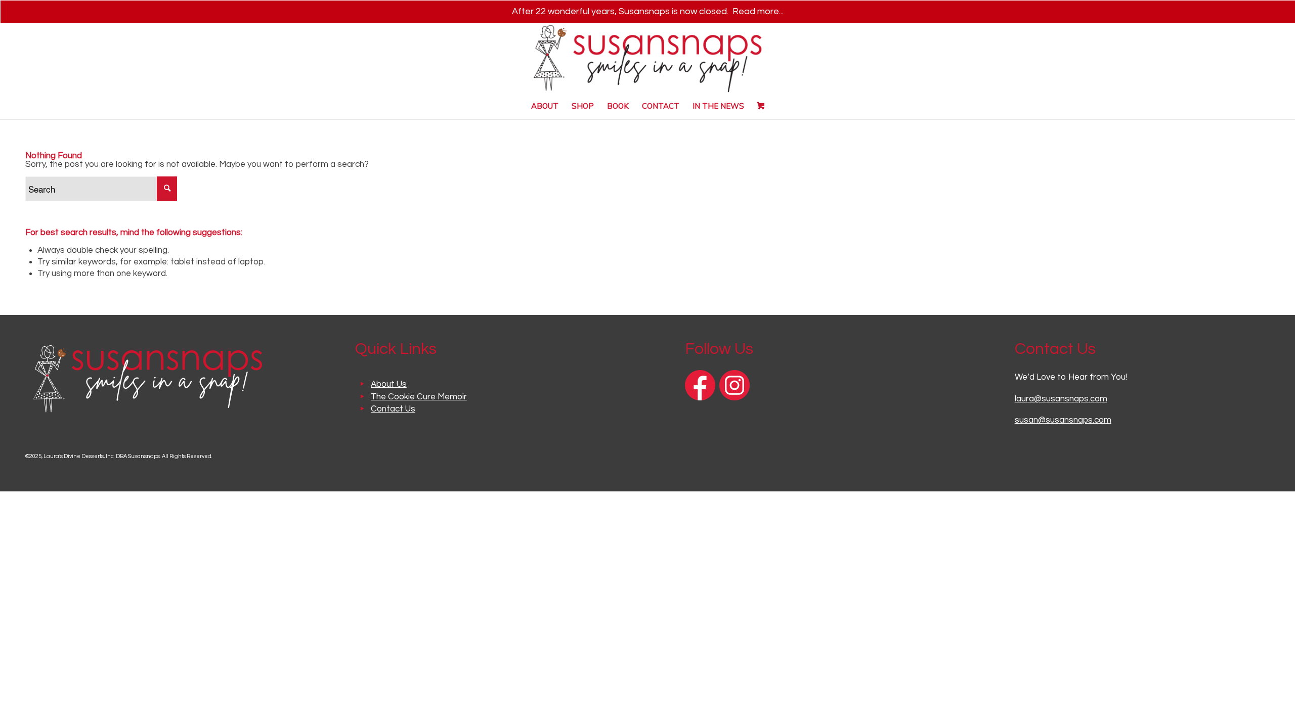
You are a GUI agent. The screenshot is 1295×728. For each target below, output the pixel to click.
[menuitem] (545, 106)
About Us (389, 384)
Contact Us (393, 409)
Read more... (758, 11)
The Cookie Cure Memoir (419, 396)
